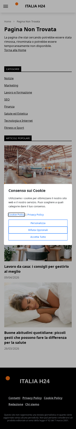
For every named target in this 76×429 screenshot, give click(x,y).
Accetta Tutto (38, 237)
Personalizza (38, 223)
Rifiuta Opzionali (38, 230)
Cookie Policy (16, 214)
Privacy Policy (35, 214)
